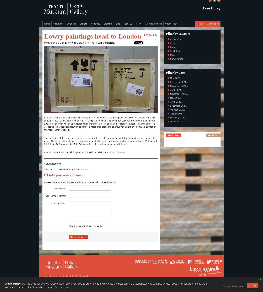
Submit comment (78, 237)
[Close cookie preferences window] (260, 279)
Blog (118, 24)
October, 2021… (177, 110)
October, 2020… (178, 121)
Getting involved (154, 24)
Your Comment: (58, 203)
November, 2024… (179, 86)
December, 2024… (179, 82)
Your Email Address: (56, 196)
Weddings (95, 24)
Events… (174, 47)
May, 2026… (176, 78)
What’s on (72, 24)
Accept (253, 285)
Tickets (200, 24)
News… (173, 55)
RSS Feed (149, 35)
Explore (83, 24)
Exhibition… (175, 51)
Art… (172, 43)
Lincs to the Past (117, 152)
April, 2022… (176, 102)
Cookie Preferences (233, 286)
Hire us (139, 24)
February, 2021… (178, 117)
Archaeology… (177, 39)
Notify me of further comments (86, 226)
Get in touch (171, 24)
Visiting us (58, 24)
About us (127, 24)
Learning (107, 24)
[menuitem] (47, 24)
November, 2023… (179, 94)
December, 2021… (178, 106)
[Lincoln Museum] (65, 10)
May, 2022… (176, 98)
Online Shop (213, 24)
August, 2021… (177, 114)
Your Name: (60, 188)
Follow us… (213, 135)
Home (47, 24)
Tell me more (61, 287)
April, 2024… (176, 90)
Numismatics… (177, 59)
